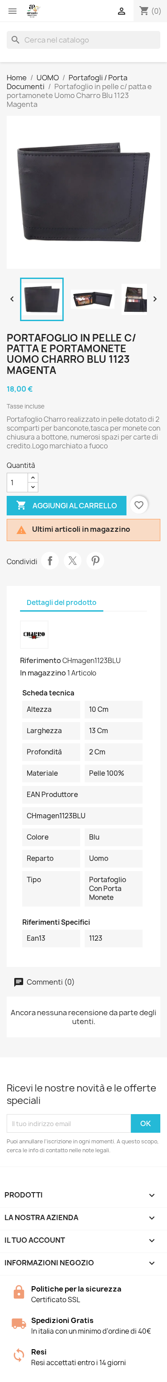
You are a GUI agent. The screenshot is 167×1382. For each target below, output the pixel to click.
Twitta (72, 560)
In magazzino (43, 672)
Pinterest (95, 560)
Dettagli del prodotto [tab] (62, 602)
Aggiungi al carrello (66, 505)
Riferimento (40, 660)
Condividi (50, 560)
